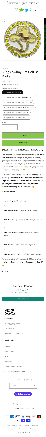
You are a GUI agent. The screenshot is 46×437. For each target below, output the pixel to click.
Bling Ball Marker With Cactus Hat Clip (18, 107)
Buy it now (23, 142)
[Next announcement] (41, 2)
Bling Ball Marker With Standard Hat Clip (19, 97)
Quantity (4, 123)
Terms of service (23, 429)
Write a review (23, 299)
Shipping (4, 84)
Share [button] (6, 272)
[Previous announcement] (4, 2)
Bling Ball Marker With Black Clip (16, 118)
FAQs (6, 356)
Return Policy (9, 351)
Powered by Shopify (23, 425)
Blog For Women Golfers (13, 366)
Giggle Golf (14, 425)
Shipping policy (35, 429)
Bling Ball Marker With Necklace (16, 112)
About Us (7, 346)
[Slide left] (18, 64)
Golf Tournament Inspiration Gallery (17, 372)
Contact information (24, 432)
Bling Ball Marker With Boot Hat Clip (18, 102)
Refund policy (35, 425)
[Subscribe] (34, 386)
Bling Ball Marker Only (12, 92)
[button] (4, 10)
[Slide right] (27, 64)
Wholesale (8, 361)
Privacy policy (12, 429)
